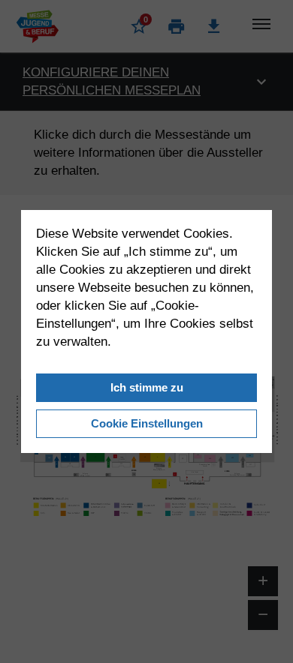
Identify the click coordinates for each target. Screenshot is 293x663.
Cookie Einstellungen (147, 423)
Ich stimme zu (146, 387)
